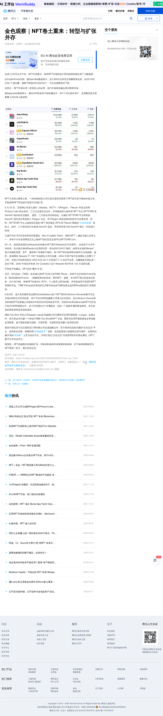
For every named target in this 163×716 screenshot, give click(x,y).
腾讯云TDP (77, 643)
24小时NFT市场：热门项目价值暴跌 (27, 494)
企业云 (76, 678)
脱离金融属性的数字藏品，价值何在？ (28, 552)
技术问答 (5, 635)
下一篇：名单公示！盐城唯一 (17, 383)
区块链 (17, 335)
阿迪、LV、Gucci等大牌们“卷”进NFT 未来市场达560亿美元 (33, 542)
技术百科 (5, 651)
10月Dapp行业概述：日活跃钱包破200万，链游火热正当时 (33, 484)
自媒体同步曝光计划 (45, 630)
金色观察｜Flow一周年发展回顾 (24, 445)
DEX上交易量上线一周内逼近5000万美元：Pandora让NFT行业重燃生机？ (33, 533)
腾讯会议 (54, 678)
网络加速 (121, 669)
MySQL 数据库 (34, 681)
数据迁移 (77, 691)
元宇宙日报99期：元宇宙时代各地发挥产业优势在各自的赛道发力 (33, 591)
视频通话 (121, 678)
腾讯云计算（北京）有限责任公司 (64, 710)
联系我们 (111, 639)
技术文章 (5, 630)
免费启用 (85, 59)
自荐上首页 (41, 639)
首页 (5, 18)
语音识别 (77, 681)
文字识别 (99, 688)
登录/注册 (150, 10)
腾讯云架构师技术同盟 (81, 635)
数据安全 (32, 688)
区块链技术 (40, 331)
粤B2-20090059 (89, 706)
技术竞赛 (40, 643)
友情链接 (111, 643)
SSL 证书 (55, 681)
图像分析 (143, 678)
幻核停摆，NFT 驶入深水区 (22, 523)
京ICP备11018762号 (104, 710)
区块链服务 (77, 669)
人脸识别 (32, 678)
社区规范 (111, 630)
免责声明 (111, 635)
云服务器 (54, 669)
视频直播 (77, 672)
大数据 (142, 688)
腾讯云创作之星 (78, 639)
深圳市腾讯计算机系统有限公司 (50, 706)
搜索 (131, 18)
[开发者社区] (27, 11)
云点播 (120, 688)
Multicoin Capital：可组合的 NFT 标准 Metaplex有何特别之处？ (33, 572)
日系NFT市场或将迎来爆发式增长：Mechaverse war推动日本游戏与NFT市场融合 (33, 513)
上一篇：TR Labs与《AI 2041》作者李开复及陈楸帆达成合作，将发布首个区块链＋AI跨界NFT (45, 380)
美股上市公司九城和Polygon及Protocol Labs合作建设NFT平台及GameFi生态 (33, 406)
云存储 (53, 672)
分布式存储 (85, 222)
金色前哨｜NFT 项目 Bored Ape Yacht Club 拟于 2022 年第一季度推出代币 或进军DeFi (33, 503)
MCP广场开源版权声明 (117, 647)
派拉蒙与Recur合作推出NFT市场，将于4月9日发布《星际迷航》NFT (33, 455)
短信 (75, 688)
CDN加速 (99, 678)
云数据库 (143, 669)
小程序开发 (33, 691)
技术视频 (5, 643)
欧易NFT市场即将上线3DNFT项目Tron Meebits (32, 426)
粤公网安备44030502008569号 (112, 706)
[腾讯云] (9, 10)
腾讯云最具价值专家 (80, 630)
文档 (110, 10)
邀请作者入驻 (42, 635)
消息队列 (99, 669)
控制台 (131, 10)
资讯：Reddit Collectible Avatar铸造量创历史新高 (33, 435)
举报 (95, 43)
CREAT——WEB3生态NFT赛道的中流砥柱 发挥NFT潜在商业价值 (33, 474)
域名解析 (32, 672)
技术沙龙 (5, 639)
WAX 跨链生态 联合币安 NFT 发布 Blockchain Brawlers (33, 416)
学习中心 (5, 647)
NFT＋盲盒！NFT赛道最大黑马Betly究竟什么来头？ (33, 464)
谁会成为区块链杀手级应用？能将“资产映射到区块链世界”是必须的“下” (33, 562)
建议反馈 (120, 10)
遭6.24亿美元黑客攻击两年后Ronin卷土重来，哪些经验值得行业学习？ (33, 581)
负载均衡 (54, 688)
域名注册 (32, 669)
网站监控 (54, 691)
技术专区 (5, 655)
